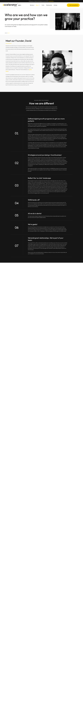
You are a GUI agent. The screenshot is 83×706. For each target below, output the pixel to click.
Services (32, 5)
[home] (11, 5)
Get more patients (74, 5)
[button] (33, 5)
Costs (43, 5)
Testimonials (49, 5)
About (37, 5)
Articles (55, 5)
